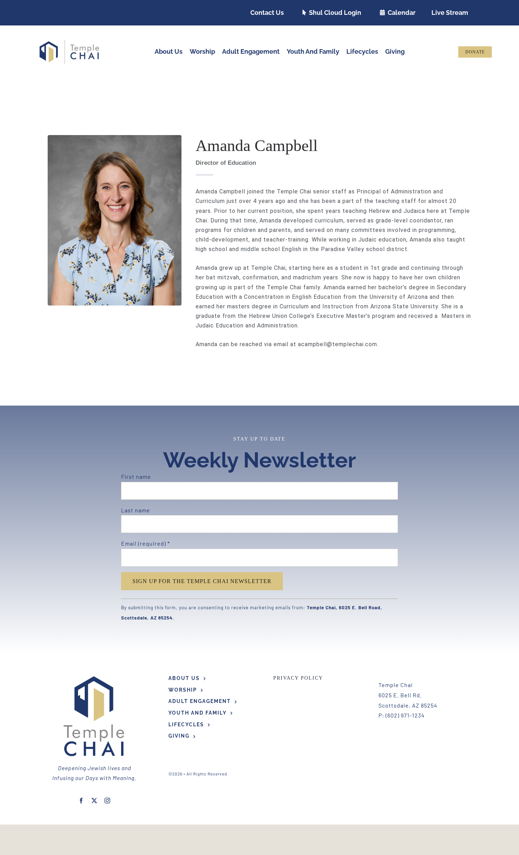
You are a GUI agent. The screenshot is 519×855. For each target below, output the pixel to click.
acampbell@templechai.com (337, 344)
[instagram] (108, 800)
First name (136, 476)
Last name (135, 510)
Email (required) (145, 543)
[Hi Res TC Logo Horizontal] (69, 42)
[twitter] (94, 800)
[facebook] (81, 800)
